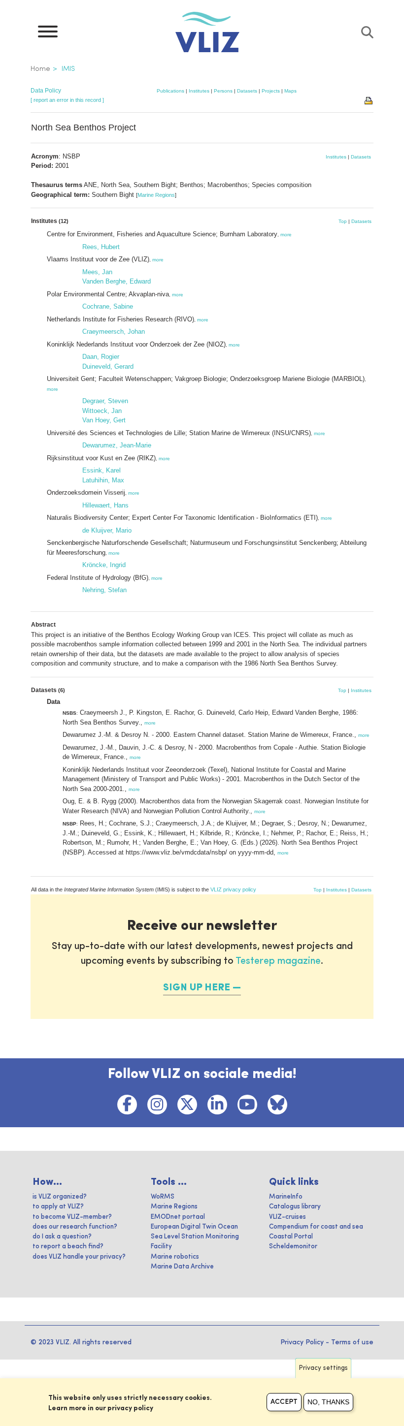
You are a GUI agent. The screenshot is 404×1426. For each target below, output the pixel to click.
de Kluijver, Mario (107, 530)
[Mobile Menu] (48, 34)
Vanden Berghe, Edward (116, 281)
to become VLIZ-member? (72, 1217)
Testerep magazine (278, 961)
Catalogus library (295, 1207)
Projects (271, 91)
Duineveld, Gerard (108, 366)
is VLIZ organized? (60, 1197)
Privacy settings (323, 1368)
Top (342, 221)
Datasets (247, 91)
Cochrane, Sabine (107, 306)
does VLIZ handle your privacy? (79, 1257)
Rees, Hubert (101, 247)
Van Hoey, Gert (104, 420)
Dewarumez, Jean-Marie (116, 445)
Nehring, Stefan (104, 590)
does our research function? (75, 1227)
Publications (170, 91)
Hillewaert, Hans (105, 505)
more (286, 234)
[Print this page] (369, 99)
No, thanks (328, 1402)
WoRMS (162, 1197)
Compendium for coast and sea (316, 1227)
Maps (290, 91)
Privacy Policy (302, 1342)
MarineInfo (286, 1197)
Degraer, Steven (105, 401)
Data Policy (46, 90)
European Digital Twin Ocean (194, 1227)
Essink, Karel (101, 470)
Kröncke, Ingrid (104, 565)
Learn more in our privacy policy (100, 1408)
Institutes (199, 91)
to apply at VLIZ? (58, 1207)
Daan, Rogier (100, 356)
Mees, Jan (97, 272)
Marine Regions (156, 195)
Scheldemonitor (293, 1246)
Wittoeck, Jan (102, 410)
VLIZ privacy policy (233, 889)
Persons (223, 91)
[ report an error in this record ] (67, 100)
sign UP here (196, 988)
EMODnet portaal (178, 1217)
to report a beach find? (68, 1246)
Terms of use (352, 1342)
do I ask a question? (62, 1237)
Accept (284, 1401)
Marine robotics (175, 1257)
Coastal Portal (291, 1237)
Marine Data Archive (182, 1267)
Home (40, 68)
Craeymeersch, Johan (113, 331)
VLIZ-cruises (287, 1217)
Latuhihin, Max (103, 480)
